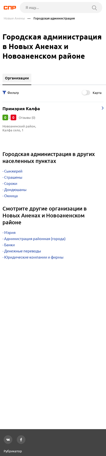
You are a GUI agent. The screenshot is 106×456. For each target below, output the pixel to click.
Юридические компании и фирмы (33, 257)
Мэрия (10, 232)
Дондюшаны (15, 190)
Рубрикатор (13, 451)
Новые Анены (14, 18)
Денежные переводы (22, 251)
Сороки (10, 183)
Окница (11, 196)
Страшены (13, 177)
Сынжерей (13, 171)
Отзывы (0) (27, 118)
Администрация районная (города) (35, 239)
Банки (9, 245)
